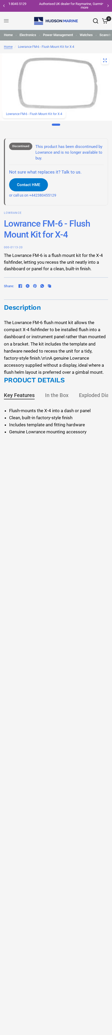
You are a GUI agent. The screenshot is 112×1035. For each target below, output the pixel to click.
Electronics (28, 35)
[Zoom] (105, 60)
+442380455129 (42, 195)
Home (8, 35)
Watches (86, 35)
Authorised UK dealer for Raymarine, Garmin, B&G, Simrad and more (57, 5)
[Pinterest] (35, 286)
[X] (27, 286)
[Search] (95, 21)
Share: (9, 286)
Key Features (19, 395)
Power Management (58, 35)
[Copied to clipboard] (49, 286)
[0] (104, 21)
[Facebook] (20, 286)
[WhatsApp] (42, 286)
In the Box (57, 395)
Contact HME (28, 184)
